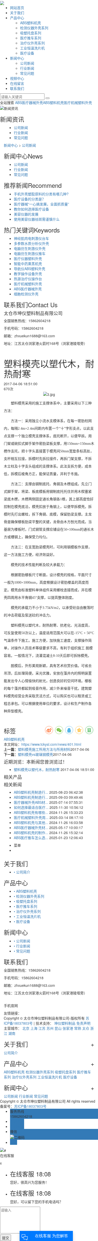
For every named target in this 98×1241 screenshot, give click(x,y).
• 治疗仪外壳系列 (27, 911)
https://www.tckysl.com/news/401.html (51, 744)
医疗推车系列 (30, 37)
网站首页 (17, 7)
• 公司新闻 (22, 940)
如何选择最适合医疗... (31, 807)
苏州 (50, 1028)
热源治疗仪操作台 (28, 278)
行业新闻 (27, 68)
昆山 (58, 1028)
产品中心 (17, 17)
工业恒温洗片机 (32, 47)
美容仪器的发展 (26, 214)
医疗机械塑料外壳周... (31, 817)
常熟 (77, 1028)
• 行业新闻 (22, 945)
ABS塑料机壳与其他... (31, 822)
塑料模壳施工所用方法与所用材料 (44, 749)
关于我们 (17, 12)
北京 (25, 1028)
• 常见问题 (22, 950)
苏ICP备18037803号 (30, 1106)
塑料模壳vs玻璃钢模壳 (35, 754)
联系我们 (17, 88)
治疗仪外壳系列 (32, 42)
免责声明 (83, 1023)
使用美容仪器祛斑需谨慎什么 (37, 219)
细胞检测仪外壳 (26, 293)
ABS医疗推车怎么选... (31, 837)
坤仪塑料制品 (64, 1023)
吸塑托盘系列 (30, 32)
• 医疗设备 (22, 921)
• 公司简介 (22, 871)
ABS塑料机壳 (30, 22)
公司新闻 (27, 63)
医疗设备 (27, 53)
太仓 (85, 1028)
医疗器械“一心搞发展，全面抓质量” (41, 203)
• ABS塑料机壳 (25, 891)
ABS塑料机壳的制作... (31, 832)
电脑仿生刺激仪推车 (29, 253)
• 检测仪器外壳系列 (29, 896)
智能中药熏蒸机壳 (28, 263)
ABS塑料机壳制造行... (31, 792)
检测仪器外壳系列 (34, 27)
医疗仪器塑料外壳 (28, 258)
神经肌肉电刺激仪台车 (31, 238)
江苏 (41, 1028)
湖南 (11, 1033)
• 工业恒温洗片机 (27, 916)
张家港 (68, 1028)
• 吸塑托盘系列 (25, 901)
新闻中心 (17, 58)
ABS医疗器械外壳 (29, 102)
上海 (33, 1028)
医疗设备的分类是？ (29, 198)
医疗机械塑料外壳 (78, 102)
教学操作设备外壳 (28, 273)
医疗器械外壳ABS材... (31, 802)
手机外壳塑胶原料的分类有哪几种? (41, 193)
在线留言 (17, 83)
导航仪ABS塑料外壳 (29, 268)
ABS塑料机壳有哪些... (31, 812)
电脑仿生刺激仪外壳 (29, 248)
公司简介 (11, 1052)
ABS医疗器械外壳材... (31, 827)
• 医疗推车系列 (25, 906)
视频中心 (17, 78)
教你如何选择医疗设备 (31, 209)
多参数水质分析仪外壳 (31, 243)
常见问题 (27, 73)
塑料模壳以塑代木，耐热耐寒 (37, 769)
